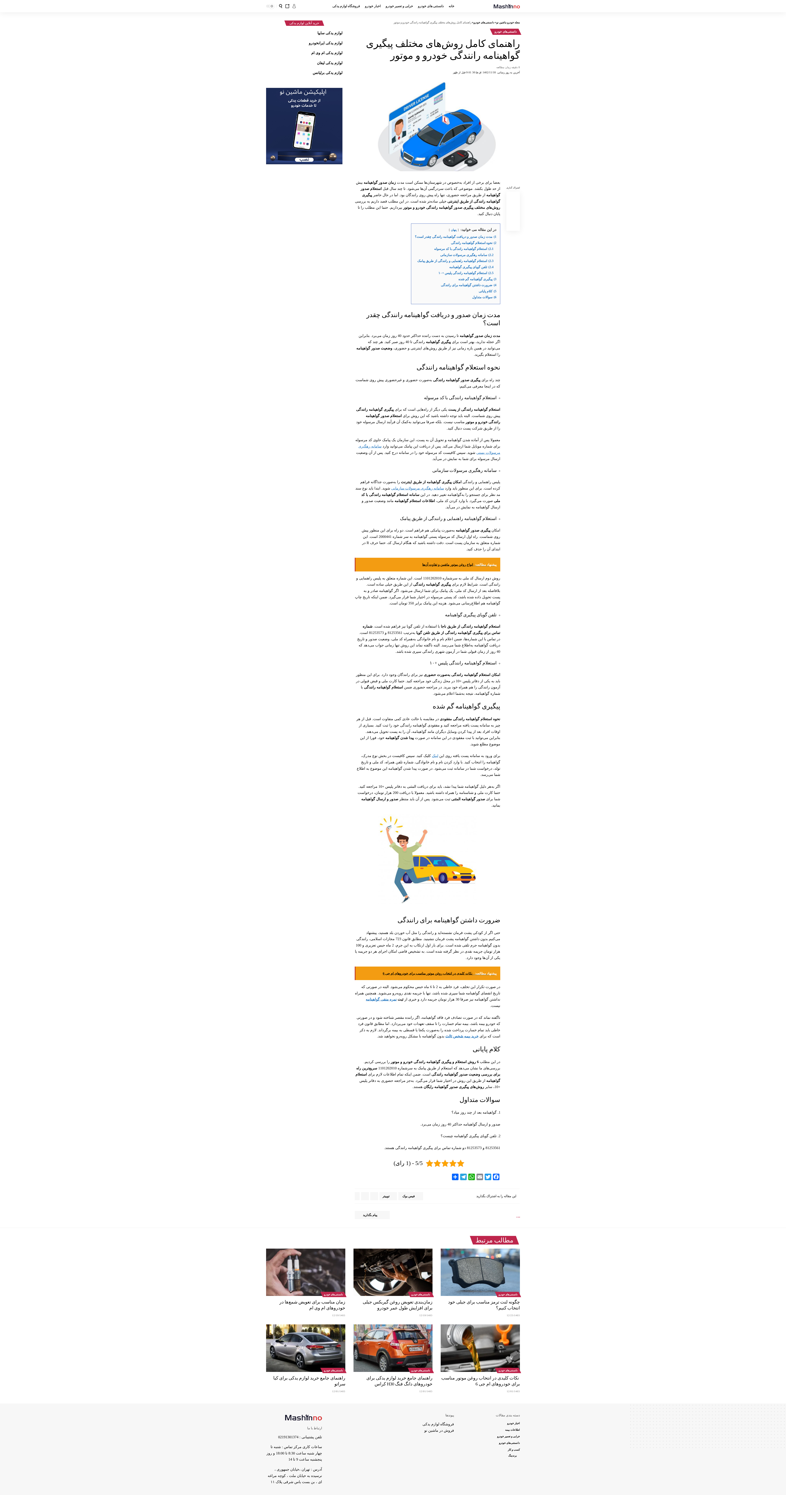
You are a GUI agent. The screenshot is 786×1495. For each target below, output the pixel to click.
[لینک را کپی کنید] (513, 226)
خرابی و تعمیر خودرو (508, 1436)
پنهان (454, 229)
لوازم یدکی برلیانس (327, 73)
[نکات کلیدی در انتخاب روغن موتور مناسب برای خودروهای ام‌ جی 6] (480, 1348)
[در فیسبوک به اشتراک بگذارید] (513, 196)
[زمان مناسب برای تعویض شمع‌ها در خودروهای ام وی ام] (305, 1272)
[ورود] (294, 6)
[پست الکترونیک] (513, 216)
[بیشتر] (357, 1196)
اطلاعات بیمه (512, 1429)
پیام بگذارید (370, 1215)
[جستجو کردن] (281, 6)
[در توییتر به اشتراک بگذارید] (513, 206)
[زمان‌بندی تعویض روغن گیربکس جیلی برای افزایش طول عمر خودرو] (393, 1272)
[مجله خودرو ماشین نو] (507, 6)
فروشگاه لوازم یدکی (438, 1424)
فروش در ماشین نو (439, 1430)
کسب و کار (514, 1449)
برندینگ (512, 1455)
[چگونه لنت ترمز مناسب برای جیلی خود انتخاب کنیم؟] (480, 1272)
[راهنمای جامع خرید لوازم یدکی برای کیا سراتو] (305, 1348)
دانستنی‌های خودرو (506, 31)
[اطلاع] (287, 6)
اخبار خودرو (513, 1423)
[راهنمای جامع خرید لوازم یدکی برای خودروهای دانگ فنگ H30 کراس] (393, 1348)
